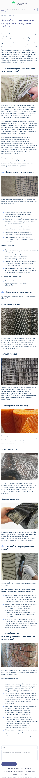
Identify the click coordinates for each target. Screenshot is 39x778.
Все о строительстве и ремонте (22, 4)
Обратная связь (26, 768)
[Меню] (2, 10)
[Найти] (36, 10)
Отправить (9, 764)
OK (26, 774)
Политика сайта (30, 771)
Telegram (15, 774)
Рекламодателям (13, 768)
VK (21, 774)
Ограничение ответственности (13, 771)
